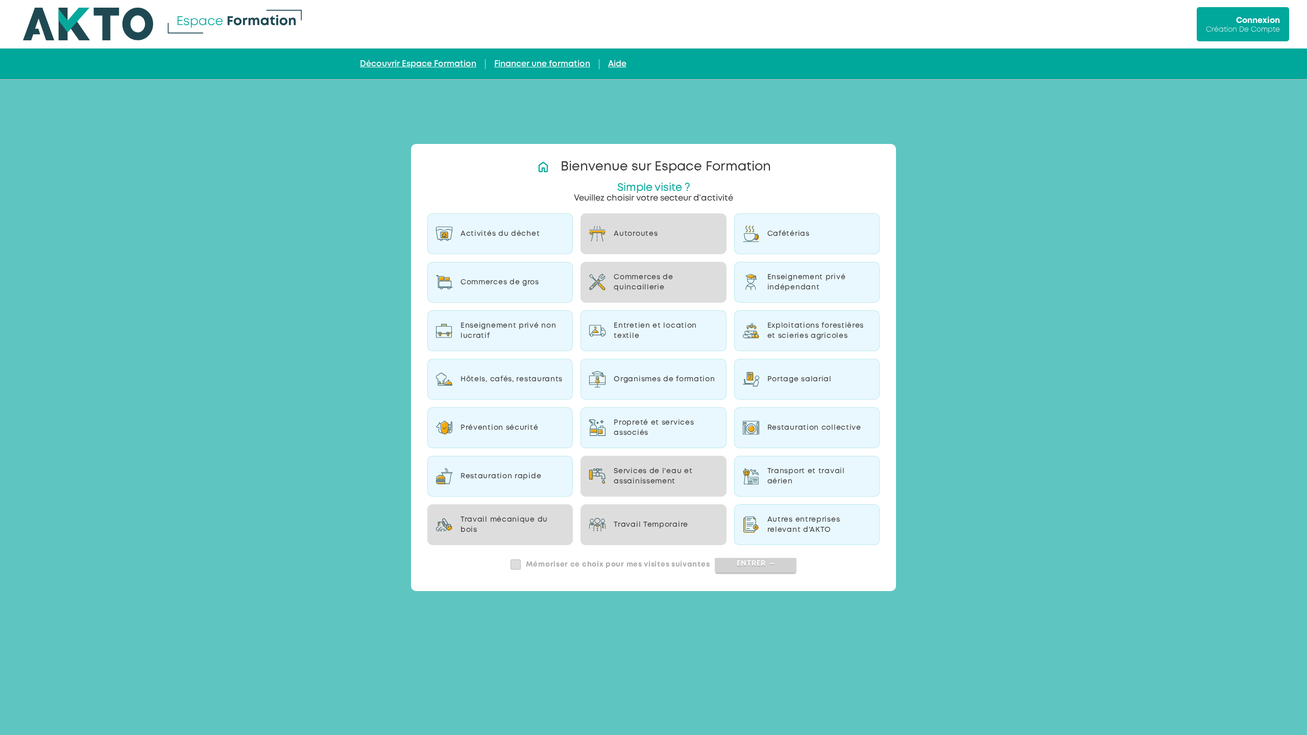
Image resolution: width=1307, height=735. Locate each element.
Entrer (756, 563)
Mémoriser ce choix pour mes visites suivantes (618, 564)
